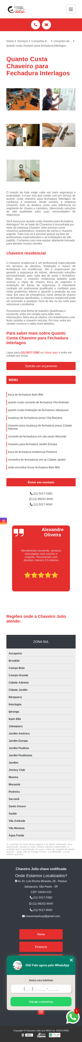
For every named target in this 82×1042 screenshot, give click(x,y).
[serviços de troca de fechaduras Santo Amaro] (59, 99)
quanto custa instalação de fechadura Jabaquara (38, 410)
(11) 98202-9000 (42, 499)
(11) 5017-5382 (30, 352)
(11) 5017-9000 (42, 504)
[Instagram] (41, 1011)
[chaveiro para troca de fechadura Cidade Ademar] (23, 99)
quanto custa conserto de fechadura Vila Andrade (38, 402)
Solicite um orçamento (41, 366)
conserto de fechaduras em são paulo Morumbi (37, 436)
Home (41, 934)
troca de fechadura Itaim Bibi (25, 394)
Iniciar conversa (41, 1002)
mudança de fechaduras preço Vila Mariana (35, 417)
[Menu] (71, 9)
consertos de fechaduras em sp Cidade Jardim (37, 459)
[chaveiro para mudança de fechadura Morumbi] (23, 135)
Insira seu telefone (41, 980)
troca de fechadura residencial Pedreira (32, 452)
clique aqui (51, 352)
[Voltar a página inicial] (16, 9)
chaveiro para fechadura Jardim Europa (32, 444)
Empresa (41, 947)
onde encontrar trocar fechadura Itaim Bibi (34, 467)
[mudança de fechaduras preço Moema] (59, 135)
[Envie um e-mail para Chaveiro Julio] (46, 24)
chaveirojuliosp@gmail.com (42, 916)
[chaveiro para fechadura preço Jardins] (23, 170)
